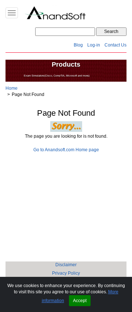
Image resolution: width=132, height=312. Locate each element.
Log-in (93, 45)
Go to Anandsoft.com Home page (66, 149)
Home (12, 88)
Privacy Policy (66, 273)
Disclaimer (66, 264)
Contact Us (115, 45)
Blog (78, 45)
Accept (80, 300)
